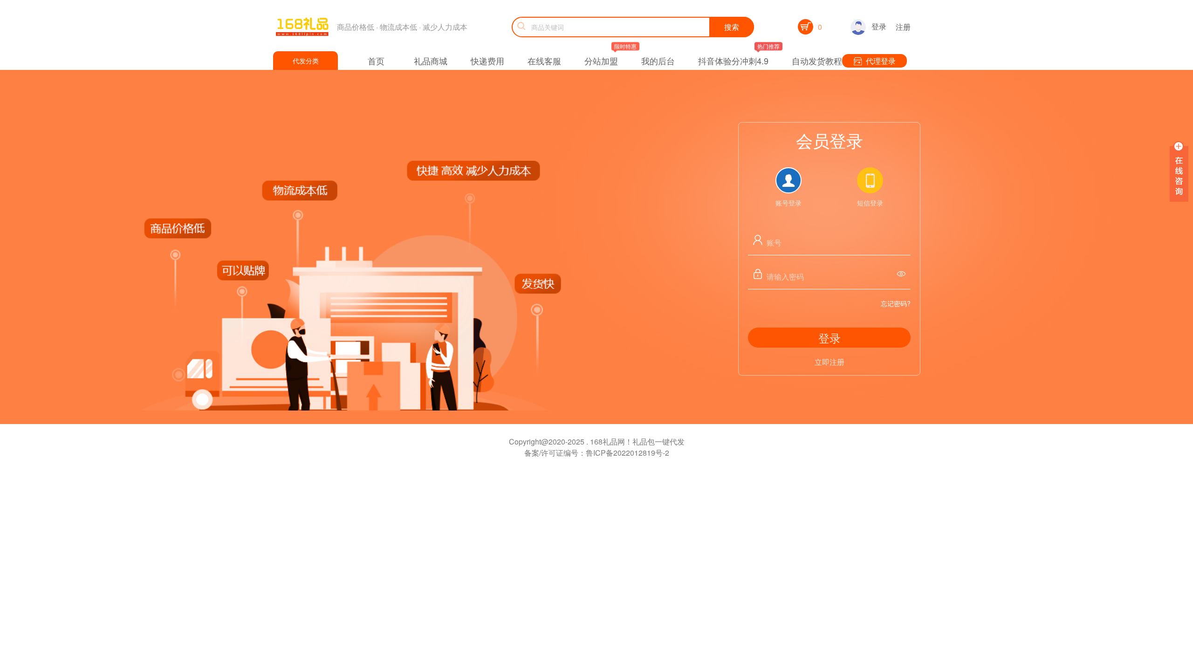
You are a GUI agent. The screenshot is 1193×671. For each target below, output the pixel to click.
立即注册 (829, 362)
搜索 (731, 26)
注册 (903, 26)
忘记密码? (896, 303)
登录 (878, 26)
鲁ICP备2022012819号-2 (627, 452)
